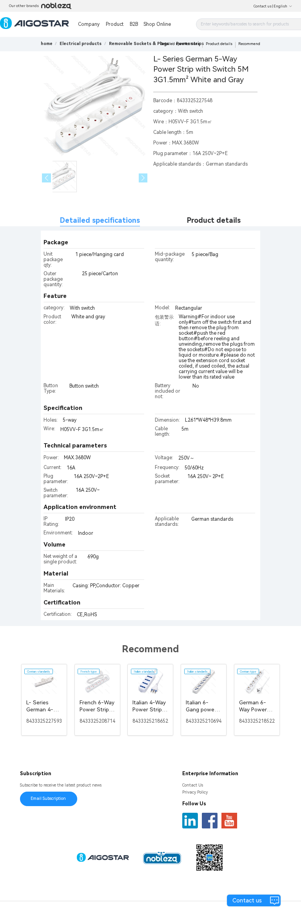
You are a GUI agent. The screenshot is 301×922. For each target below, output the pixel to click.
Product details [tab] (214, 220)
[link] (81, 43)
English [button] (280, 6)
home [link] (47, 43)
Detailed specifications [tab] (100, 220)
